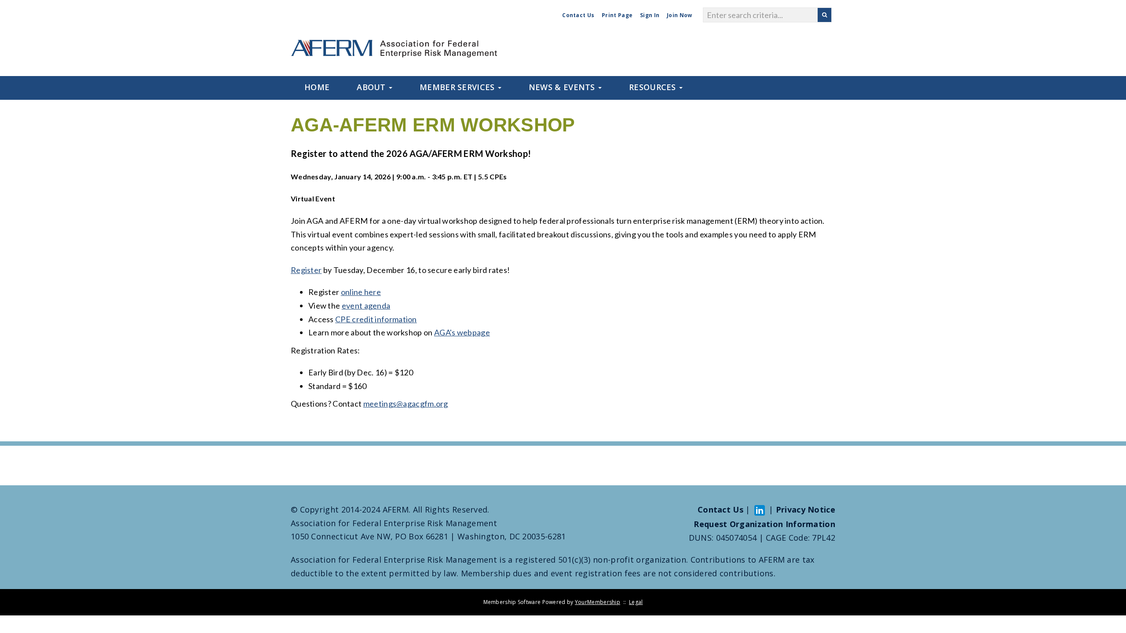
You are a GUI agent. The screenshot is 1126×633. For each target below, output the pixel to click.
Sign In (649, 15)
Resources (653, 87)
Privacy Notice (805, 509)
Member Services (458, 87)
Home (316, 87)
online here (361, 292)
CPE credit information (376, 319)
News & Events (563, 87)
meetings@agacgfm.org (405, 403)
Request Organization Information (764, 524)
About (372, 87)
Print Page (617, 15)
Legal (636, 602)
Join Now (679, 15)
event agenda (366, 305)
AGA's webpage (462, 332)
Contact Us (578, 15)
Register (306, 270)
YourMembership (597, 602)
